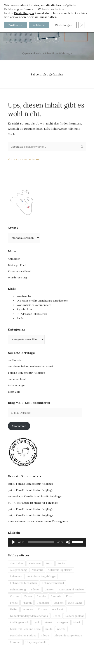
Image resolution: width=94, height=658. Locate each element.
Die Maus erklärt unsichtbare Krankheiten (42, 300)
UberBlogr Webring (57, 53)
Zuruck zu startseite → (23, 159)
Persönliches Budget (23, 635)
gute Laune (75, 602)
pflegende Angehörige (68, 635)
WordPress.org (17, 277)
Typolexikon (24, 309)
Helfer (14, 609)
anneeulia (14, 496)
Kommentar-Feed (19, 271)
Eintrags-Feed (17, 265)
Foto (69, 596)
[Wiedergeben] (13, 542)
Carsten (49, 589)
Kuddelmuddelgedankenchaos (29, 615)
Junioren (28, 609)
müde (48, 629)
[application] (47, 542)
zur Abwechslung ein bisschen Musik (30, 366)
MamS (48, 622)
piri (10, 483)
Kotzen (42, 609)
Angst (49, 563)
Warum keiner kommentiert (34, 305)
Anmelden (14, 258)
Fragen (27, 602)
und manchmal (17, 379)
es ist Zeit (14, 391)
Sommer (15, 642)
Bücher (35, 589)
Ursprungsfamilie (36, 642)
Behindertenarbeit (53, 583)
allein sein (34, 563)
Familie (41, 596)
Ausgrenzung (18, 569)
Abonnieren (19, 426)
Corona (14, 596)
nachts (61, 629)
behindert (16, 576)
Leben (57, 615)
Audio (61, 563)
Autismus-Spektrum (60, 569)
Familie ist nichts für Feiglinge (26, 372)
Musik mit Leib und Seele (25, 629)
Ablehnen (39, 25)
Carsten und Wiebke (71, 589)
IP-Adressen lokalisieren (32, 313)
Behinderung (18, 589)
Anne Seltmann (17, 521)
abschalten (17, 563)
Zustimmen (16, 25)
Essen (28, 596)
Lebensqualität (74, 615)
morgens (62, 622)
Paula (20, 318)
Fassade (56, 596)
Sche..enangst (16, 385)
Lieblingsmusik (19, 622)
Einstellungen (24, 13)
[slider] (78, 542)
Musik (76, 622)
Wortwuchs (24, 296)
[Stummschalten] (68, 542)
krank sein (58, 609)
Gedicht (58, 602)
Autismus (37, 569)
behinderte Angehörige (41, 576)
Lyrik (36, 622)
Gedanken (43, 602)
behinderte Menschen (23, 583)
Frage (14, 602)
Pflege (45, 635)
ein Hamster (15, 360)
